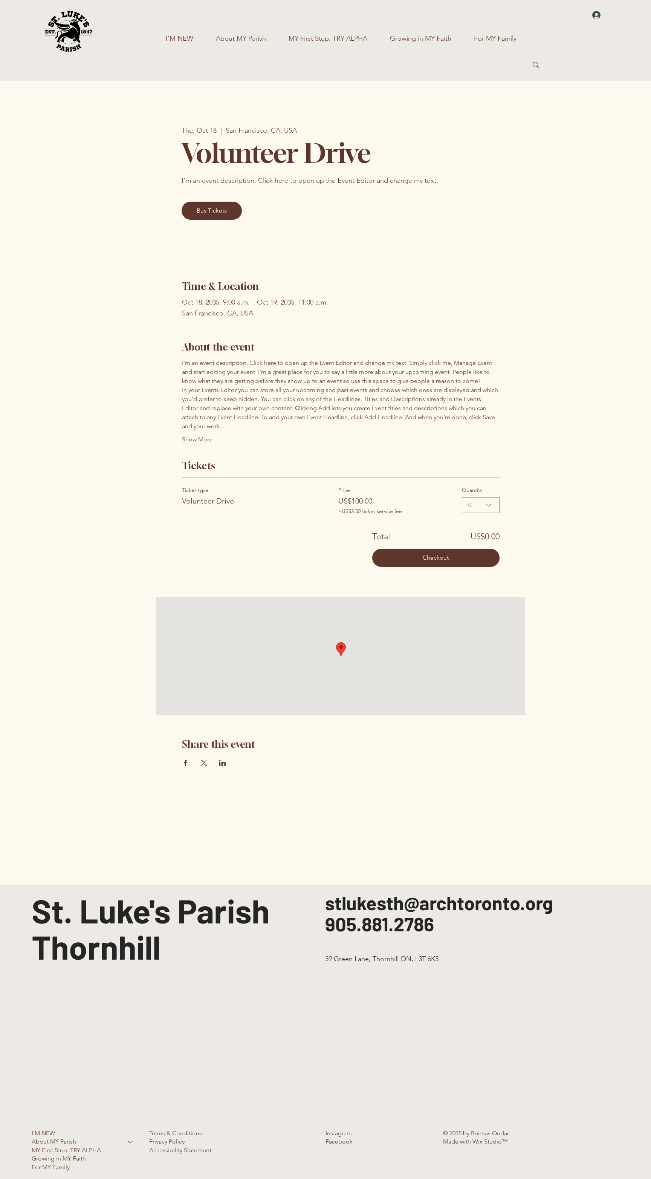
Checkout (436, 557)
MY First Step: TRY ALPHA (66, 1150)
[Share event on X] (204, 763)
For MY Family (51, 1167)
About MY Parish (54, 1141)
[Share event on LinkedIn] (222, 763)
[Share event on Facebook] (185, 763)
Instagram (339, 1133)
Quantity (472, 490)
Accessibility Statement (180, 1150)
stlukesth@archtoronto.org (439, 902)
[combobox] (481, 505)
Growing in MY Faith (59, 1158)
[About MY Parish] (130, 1142)
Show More (197, 439)
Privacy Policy (167, 1141)
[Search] (536, 65)
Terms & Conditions (175, 1133)
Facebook (339, 1141)
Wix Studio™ (490, 1141)
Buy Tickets (212, 210)
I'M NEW (43, 1133)
